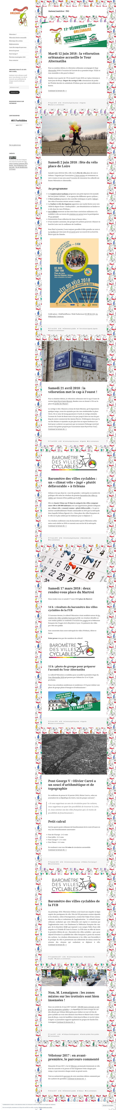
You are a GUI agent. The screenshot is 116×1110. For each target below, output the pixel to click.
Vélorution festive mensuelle (17, 37)
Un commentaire (94, 441)
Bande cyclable (85, 1034)
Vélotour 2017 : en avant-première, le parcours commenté (73, 1057)
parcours (67, 1076)
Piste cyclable (95, 1034)
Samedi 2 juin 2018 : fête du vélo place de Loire (73, 164)
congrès (85, 620)
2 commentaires (54, 1036)
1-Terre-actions (79, 175)
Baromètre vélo (86, 538)
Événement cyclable (70, 328)
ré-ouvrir (72, 232)
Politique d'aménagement (71, 1034)
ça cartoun (54, 217)
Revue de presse (14, 50)
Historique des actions (16, 41)
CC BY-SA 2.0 (89, 314)
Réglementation (14, 44)
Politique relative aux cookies (45, 1107)
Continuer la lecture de (57, 91)
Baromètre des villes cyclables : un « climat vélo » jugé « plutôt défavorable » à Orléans (72, 482)
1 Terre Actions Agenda (85, 328)
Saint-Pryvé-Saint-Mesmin (63, 401)
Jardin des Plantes (61, 404)
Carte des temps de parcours (17, 47)
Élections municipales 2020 (17, 57)
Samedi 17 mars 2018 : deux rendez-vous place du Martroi (71, 590)
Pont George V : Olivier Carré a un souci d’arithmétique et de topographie (72, 785)
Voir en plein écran (15, 145)
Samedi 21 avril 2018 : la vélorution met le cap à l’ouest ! (72, 390)
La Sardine (52, 232)
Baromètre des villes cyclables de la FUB (74, 903)
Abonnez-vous (14, 92)
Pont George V (13, 54)
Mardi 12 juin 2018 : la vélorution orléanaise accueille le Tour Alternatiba (73, 57)
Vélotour (74, 1066)
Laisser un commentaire (57, 105)
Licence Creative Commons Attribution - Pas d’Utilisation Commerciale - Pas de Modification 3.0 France (18, 165)
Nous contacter (13, 60)
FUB (79, 498)
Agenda (83, 103)
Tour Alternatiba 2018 (56, 677)
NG (60, 103)
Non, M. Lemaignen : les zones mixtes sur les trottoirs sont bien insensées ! (73, 996)
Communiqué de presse (71, 103)
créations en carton (76, 214)
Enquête (50, 959)
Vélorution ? (12, 34)
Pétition (85, 862)
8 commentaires (54, 864)
